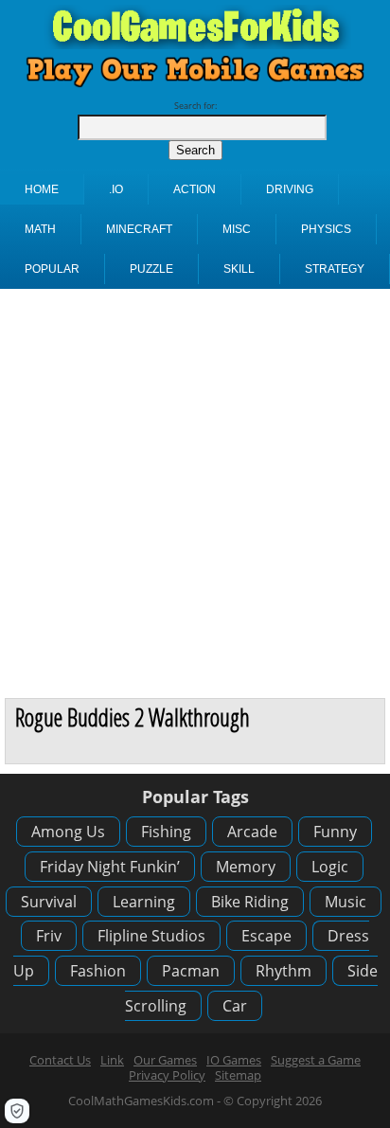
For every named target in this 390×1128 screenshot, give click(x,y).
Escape (266, 935)
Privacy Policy (167, 1074)
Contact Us (60, 1059)
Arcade (252, 831)
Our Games (165, 1059)
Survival (49, 901)
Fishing (166, 831)
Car (234, 1005)
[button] (17, 1111)
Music (345, 901)
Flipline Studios (151, 935)
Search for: (195, 105)
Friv (49, 935)
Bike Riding (250, 901)
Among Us (68, 831)
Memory (245, 866)
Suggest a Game (316, 1059)
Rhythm (283, 970)
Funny (335, 831)
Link (112, 1059)
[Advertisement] (195, 493)
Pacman (191, 970)
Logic (329, 866)
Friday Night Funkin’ (110, 866)
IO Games (233, 1059)
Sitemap (238, 1074)
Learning (144, 901)
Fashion (98, 970)
